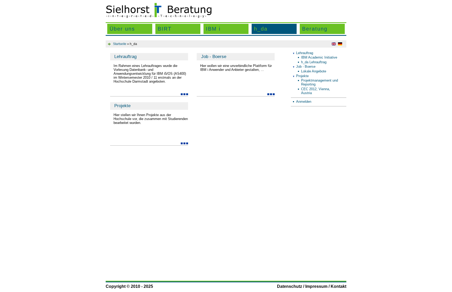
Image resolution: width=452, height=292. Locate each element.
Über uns (122, 29)
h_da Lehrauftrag (313, 62)
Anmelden (303, 102)
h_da (261, 29)
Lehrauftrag (125, 56)
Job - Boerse (213, 56)
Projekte (122, 105)
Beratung (314, 29)
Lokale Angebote (313, 71)
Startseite (119, 44)
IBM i (213, 29)
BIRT (165, 29)
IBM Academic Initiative (319, 57)
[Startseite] (159, 17)
